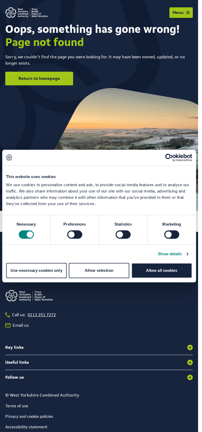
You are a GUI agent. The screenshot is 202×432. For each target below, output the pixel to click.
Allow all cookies (162, 270)
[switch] (74, 234)
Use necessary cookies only (36, 270)
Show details (170, 254)
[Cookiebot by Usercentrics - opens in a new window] (169, 158)
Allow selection (99, 270)
